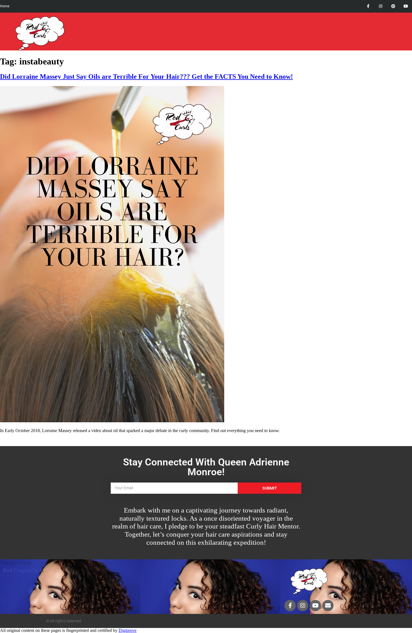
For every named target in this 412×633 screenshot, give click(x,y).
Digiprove (127, 630)
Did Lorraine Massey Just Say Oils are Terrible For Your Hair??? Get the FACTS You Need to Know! (146, 76)
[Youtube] (405, 6)
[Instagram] (380, 6)
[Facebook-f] (368, 6)
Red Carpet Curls (23, 570)
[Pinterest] (393, 6)
